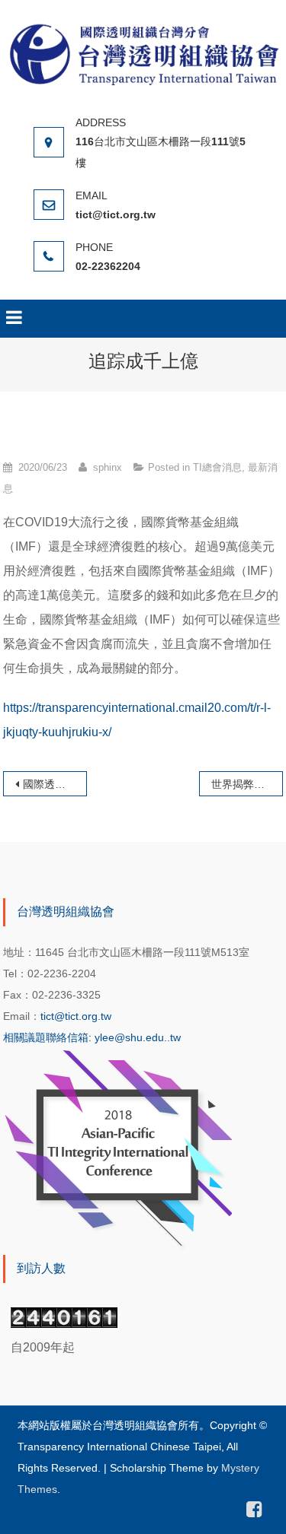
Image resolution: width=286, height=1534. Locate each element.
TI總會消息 (217, 467)
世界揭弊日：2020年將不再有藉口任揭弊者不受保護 (247, 784)
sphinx (107, 467)
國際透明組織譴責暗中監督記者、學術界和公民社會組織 (55, 784)
